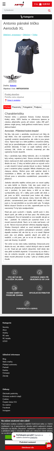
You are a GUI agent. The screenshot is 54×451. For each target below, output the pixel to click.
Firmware (6, 373)
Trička (34, 35)
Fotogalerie (27, 107)
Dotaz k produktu (13, 100)
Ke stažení (7, 405)
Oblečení (26, 35)
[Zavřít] (50, 435)
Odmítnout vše (28, 448)
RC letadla (6, 338)
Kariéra (5, 370)
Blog (4, 359)
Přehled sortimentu (10, 365)
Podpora (37, 107)
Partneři (6, 367)
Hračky (5, 333)
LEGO (5, 341)
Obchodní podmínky (10, 393)
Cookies (6, 399)
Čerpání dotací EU (10, 402)
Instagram (6, 410)
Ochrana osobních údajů (12, 396)
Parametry (16, 107)
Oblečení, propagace (12, 35)
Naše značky (8, 362)
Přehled (7, 107)
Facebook (6, 408)
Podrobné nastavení (28, 442)
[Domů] (19, 4)
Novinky (6, 327)
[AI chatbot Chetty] (49, 446)
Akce (5, 330)
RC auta (6, 336)
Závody (5, 376)
